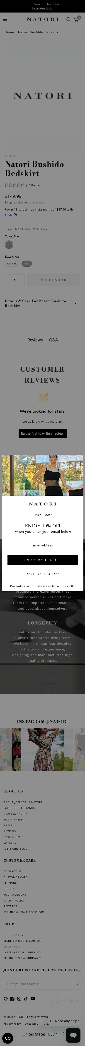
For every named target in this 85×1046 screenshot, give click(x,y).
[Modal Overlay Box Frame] (42, 523)
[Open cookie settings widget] (7, 1038)
